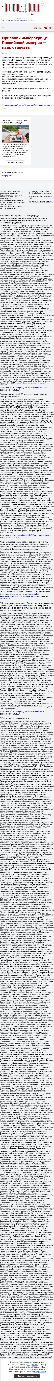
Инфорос (6, 176)
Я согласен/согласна (27, 1376)
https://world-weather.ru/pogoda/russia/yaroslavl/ (18, 20)
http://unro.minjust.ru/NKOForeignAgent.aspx (29, 535)
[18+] (21, 8)
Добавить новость (15, 162)
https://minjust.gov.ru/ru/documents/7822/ (28, 711)
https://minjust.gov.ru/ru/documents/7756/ (28, 387)
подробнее (33, 1364)
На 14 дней (18, 18)
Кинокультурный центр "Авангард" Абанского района (27, 105)
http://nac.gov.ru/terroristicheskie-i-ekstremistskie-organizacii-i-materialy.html (20, 595)
